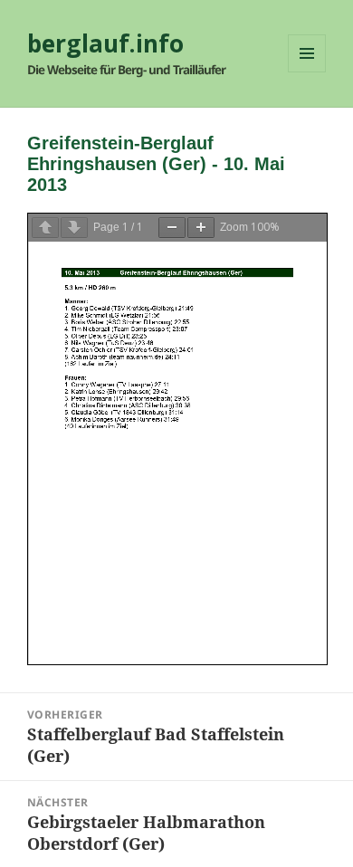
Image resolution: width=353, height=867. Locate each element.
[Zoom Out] (172, 227)
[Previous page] (45, 227)
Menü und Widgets (307, 71)
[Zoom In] (201, 227)
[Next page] (74, 227)
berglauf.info (105, 43)
